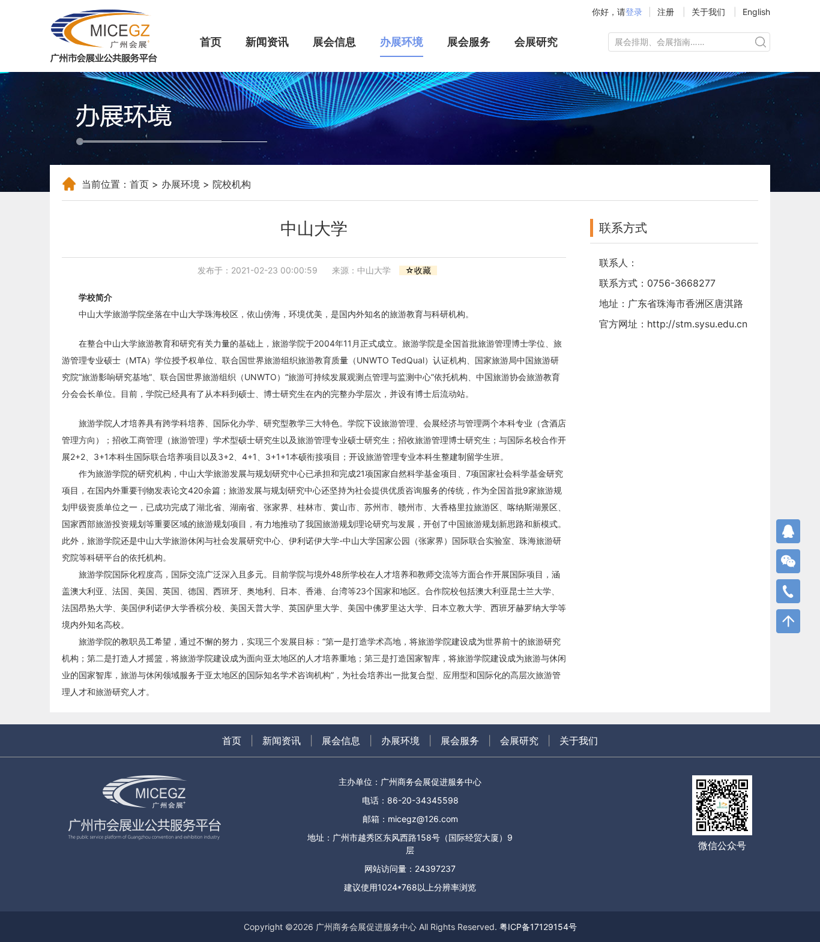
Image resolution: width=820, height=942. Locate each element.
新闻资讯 (267, 41)
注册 (665, 12)
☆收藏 (418, 270)
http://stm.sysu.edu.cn (697, 324)
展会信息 (334, 41)
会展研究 (536, 41)
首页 (211, 41)
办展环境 (401, 41)
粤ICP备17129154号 (538, 927)
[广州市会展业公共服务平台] (110, 36)
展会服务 (468, 41)
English (756, 12)
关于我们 (708, 12)
